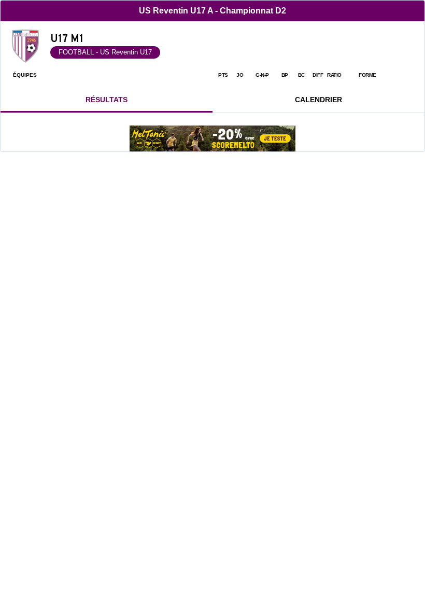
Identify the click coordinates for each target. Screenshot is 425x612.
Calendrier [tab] (318, 99)
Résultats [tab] (107, 99)
